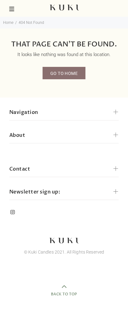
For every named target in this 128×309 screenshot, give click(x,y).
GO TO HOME (64, 73)
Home (8, 22)
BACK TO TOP (64, 294)
